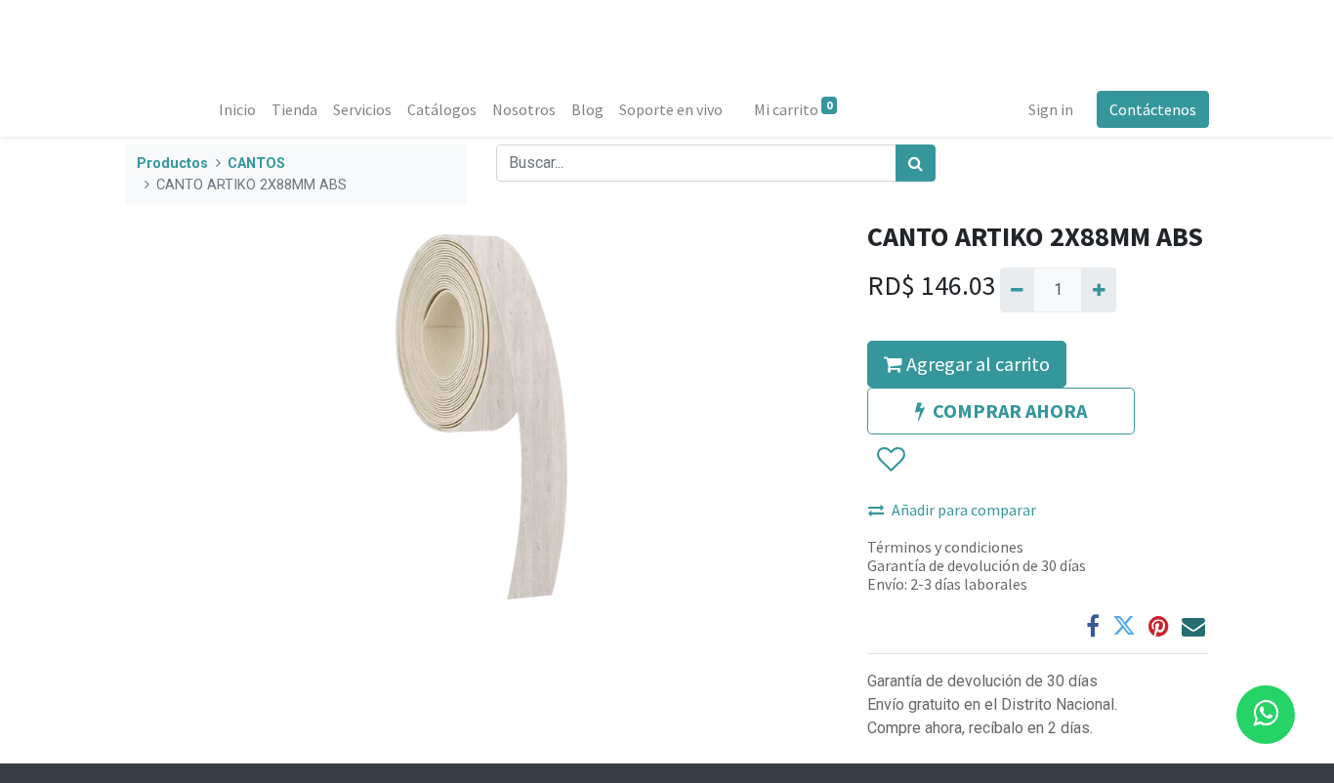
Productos (172, 163)
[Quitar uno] (1017, 290)
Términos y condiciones (945, 546)
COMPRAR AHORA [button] (1010, 410)
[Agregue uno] (1098, 290)
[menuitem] (237, 109)
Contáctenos (1152, 109)
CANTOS (256, 163)
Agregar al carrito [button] (976, 363)
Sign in (1050, 109)
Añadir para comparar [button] (964, 509)
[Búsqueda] (916, 163)
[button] (890, 459)
